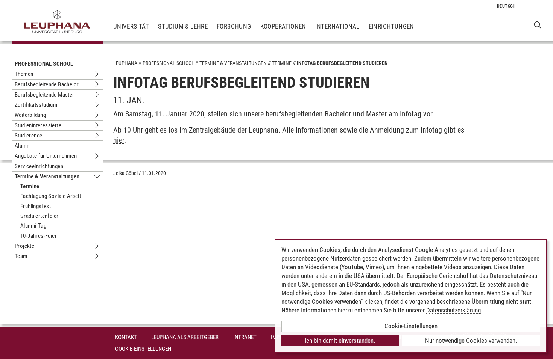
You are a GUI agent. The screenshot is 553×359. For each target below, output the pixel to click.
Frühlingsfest (35, 206)
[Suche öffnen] (537, 24)
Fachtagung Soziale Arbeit (50, 196)
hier (118, 140)
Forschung (234, 26)
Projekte (24, 246)
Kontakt (126, 337)
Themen (24, 74)
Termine (30, 186)
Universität (131, 26)
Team (21, 256)
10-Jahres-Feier (38, 235)
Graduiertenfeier (39, 216)
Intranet (245, 337)
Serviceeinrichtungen (39, 166)
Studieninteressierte (38, 125)
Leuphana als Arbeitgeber (185, 337)
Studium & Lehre (183, 26)
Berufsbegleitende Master (44, 94)
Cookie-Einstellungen (143, 348)
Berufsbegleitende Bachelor (47, 84)
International (337, 26)
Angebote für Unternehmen (46, 155)
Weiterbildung (30, 115)
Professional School (44, 63)
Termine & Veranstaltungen (47, 176)
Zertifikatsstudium (36, 104)
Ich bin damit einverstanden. (340, 340)
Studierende (28, 135)
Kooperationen (283, 26)
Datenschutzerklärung (453, 310)
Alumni (22, 145)
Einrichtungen (391, 26)
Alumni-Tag (33, 225)
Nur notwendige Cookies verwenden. (471, 340)
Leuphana (125, 63)
